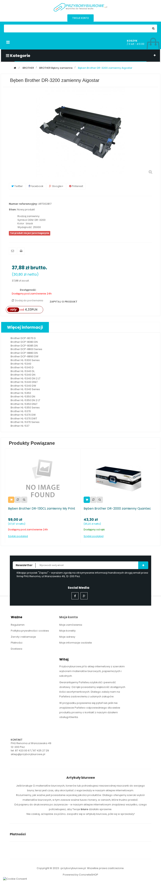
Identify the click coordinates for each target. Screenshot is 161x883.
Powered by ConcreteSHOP (80, 875)
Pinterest (77, 186)
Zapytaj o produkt (63, 302)
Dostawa (16, 649)
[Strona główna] (15, 68)
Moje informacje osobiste (75, 643)
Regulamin (18, 625)
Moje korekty (67, 631)
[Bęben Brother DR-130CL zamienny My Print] (42, 478)
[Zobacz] (24, 500)
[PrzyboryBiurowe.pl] (80, 7)
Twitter (18, 186)
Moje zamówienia (70, 625)
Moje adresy (67, 637)
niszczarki (122, 786)
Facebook (36, 186)
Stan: (12, 209)
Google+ (57, 186)
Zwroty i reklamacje (23, 637)
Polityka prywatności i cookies (30, 631)
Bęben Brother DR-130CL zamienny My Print (41, 508)
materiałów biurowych (50, 786)
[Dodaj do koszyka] (87, 500)
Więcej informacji (25, 327)
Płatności (16, 643)
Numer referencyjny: (23, 204)
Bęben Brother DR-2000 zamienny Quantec (117, 508)
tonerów (71, 786)
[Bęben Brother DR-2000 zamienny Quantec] (118, 478)
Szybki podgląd (18, 536)
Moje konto (68, 617)
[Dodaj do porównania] (18, 500)
